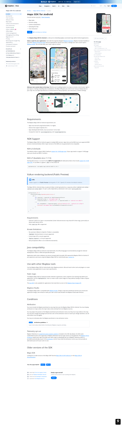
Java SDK (31, 283)
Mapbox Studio (98, 59)
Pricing (8, 39)
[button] (105, 6)
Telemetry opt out (98, 64)
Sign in (108, 5)
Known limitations (98, 53)
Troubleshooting (13, 57)
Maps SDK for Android (13, 10)
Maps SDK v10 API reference (63, 355)
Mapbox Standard (68, 41)
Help (68, 6)
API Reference (10, 51)
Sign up (114, 5)
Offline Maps (9, 31)
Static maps (97, 58)
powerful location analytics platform (49, 334)
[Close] (120, 1)
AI (58, 6)
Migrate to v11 (10, 37)
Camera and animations (12, 23)
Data (63, 6)
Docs (17, 6)
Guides (8, 14)
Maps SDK (97, 67)
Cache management (11, 33)
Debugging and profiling (12, 35)
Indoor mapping (12, 29)
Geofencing (10, 27)
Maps (40, 6)
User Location (9, 18)
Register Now (77, 1)
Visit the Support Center (40, 372)
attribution (50, 339)
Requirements (96, 43)
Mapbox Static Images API (74, 283)
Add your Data (10, 20)
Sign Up (53, 377)
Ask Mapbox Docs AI (39, 378)
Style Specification (13, 53)
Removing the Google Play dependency (13, 41)
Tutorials (12, 55)
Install (29, 32)
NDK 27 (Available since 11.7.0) (101, 48)
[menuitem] (105, 6)
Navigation (47, 6)
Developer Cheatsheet (41, 376)
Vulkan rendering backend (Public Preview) (102, 50)
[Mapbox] (9, 6)
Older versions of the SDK (99, 66)
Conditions (96, 61)
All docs (29, 10)
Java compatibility (97, 54)
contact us (71, 257)
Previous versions (10, 46)
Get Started (9, 16)
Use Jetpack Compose (11, 44)
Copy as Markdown (100, 38)
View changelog (45, 17)
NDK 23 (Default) (98, 46)
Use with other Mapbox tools (99, 56)
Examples (9, 49)
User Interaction (10, 25)
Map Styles (9, 21)
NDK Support (96, 45)
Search (53, 6)
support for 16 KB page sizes (58, 151)
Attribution (97, 62)
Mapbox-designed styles (39, 42)
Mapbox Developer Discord (39, 374)
